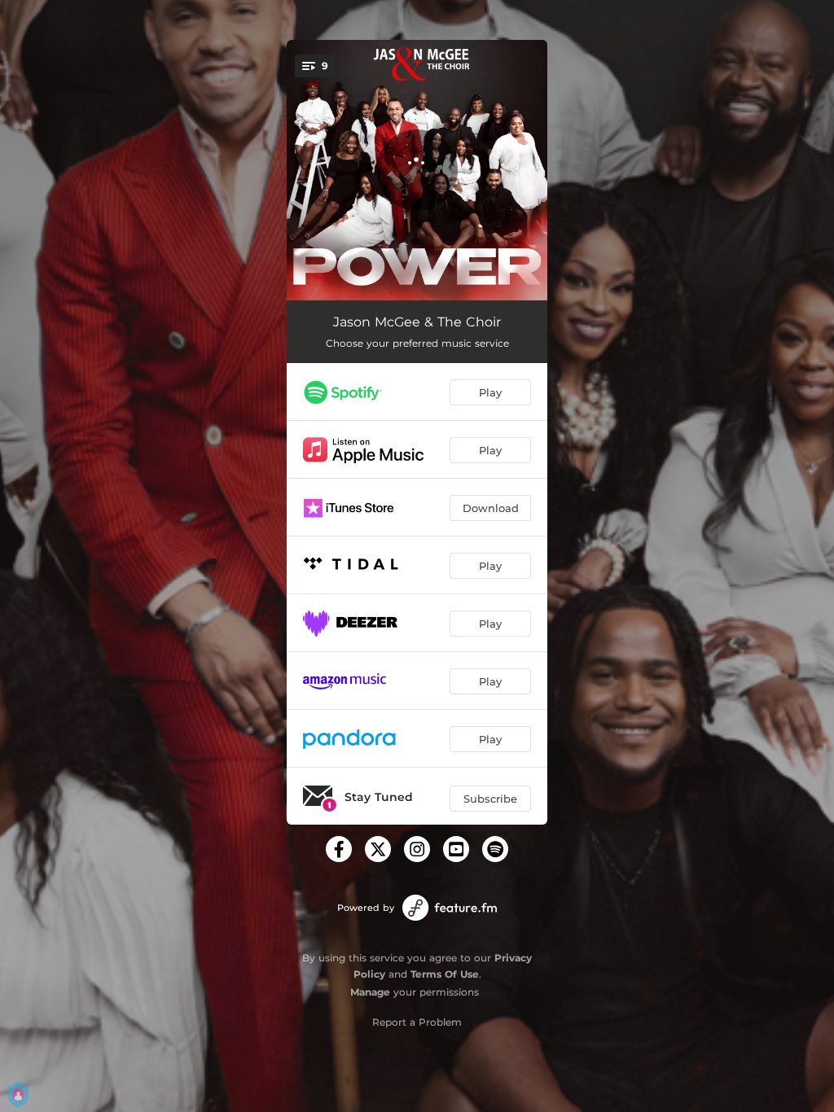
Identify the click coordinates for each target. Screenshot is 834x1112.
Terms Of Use (444, 974)
